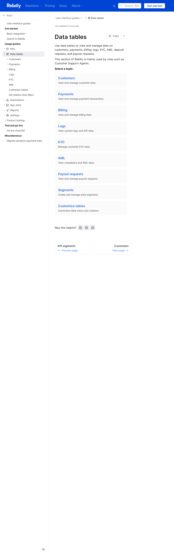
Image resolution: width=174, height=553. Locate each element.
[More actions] (124, 36)
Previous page (70, 250)
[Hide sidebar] (43, 549)
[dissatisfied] (80, 227)
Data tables (97, 17)
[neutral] (86, 227)
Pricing (50, 5)
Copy (116, 35)
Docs (63, 5)
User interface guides (68, 17)
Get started (154, 5)
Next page (119, 250)
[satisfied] (92, 227)
